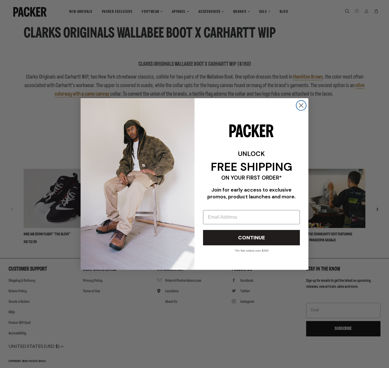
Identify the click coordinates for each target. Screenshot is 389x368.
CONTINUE (251, 237)
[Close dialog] (301, 105)
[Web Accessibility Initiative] (2, 361)
